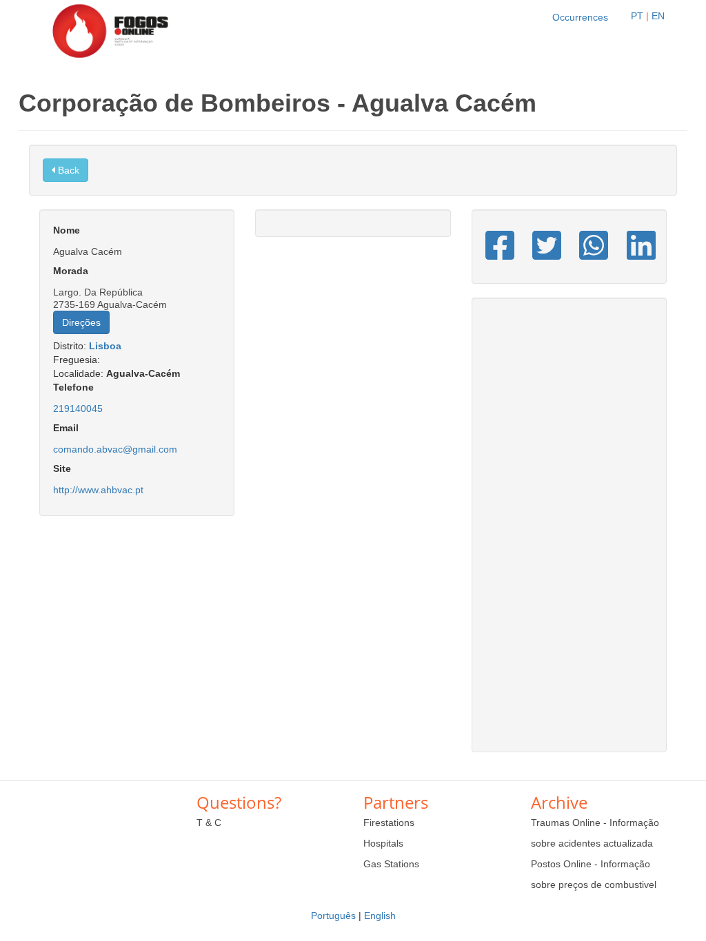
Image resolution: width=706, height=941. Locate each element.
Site (62, 468)
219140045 (78, 408)
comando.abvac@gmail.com (115, 449)
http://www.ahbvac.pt (98, 489)
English (380, 915)
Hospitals (383, 843)
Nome (66, 230)
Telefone (73, 387)
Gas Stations (391, 863)
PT (637, 15)
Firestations (388, 822)
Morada (70, 270)
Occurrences (580, 17)
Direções (81, 322)
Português (333, 915)
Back (67, 170)
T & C (208, 822)
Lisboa (105, 345)
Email (66, 427)
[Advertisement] (569, 531)
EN (658, 15)
